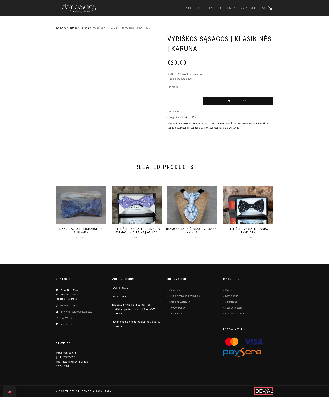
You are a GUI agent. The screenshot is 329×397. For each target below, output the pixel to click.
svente (204, 127)
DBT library (175, 313)
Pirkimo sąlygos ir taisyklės (184, 296)
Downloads (231, 296)
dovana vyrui (199, 123)
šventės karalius (219, 127)
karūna (253, 123)
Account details (234, 307)
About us (192, 8)
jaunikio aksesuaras (237, 123)
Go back (61, 28)
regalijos (185, 127)
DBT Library (226, 8)
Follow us (66, 318)
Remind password (235, 313)
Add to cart (240, 100)
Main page (248, 8)
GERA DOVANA (216, 123)
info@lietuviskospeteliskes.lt (77, 311)
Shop (208, 8)
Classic (86, 28)
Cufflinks (74, 28)
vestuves (234, 127)
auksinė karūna (182, 123)
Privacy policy (177, 307)
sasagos (195, 127)
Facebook (66, 324)
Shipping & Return (179, 301)
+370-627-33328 (69, 305)
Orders (229, 290)
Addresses (231, 301)
